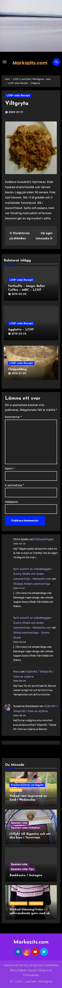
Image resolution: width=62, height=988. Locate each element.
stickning (36, 903)
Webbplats (11, 501)
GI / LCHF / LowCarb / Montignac (31, 981)
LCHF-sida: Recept (18, 95)
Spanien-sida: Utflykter (25, 827)
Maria (16, 671)
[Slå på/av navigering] (4, 62)
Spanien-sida (19, 822)
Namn (9, 468)
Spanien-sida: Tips (22, 869)
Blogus (43, 970)
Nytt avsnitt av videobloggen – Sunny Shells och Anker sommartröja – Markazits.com (33, 574)
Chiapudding (17, 369)
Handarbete (18, 780)
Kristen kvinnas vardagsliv (27, 785)
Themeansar (31, 975)
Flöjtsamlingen (44, 539)
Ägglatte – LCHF (21, 329)
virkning (16, 789)
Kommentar (13, 417)
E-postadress (14, 485)
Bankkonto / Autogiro (25, 875)
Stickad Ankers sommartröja (31, 583)
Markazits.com (30, 63)
